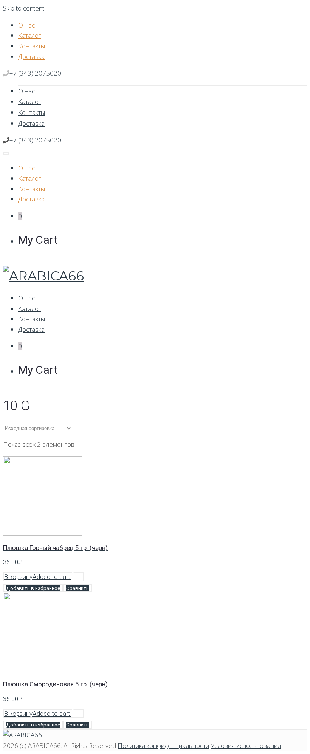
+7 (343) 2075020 (35, 73)
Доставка (31, 56)
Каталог (29, 35)
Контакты (31, 46)
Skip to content (23, 8)
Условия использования (246, 745)
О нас (26, 25)
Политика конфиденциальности (163, 745)
